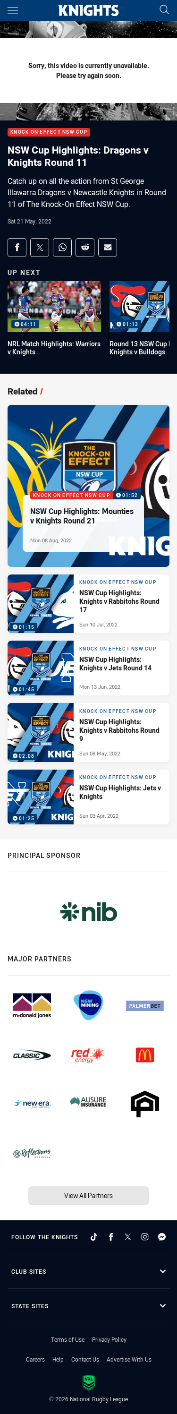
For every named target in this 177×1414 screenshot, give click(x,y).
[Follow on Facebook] (111, 1236)
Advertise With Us (129, 1359)
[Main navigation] (13, 10)
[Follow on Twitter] (128, 1236)
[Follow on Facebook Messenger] (162, 1236)
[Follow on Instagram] (145, 1236)
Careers (35, 1359)
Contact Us (85, 1359)
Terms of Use (67, 1339)
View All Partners (88, 1195)
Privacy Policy (109, 1339)
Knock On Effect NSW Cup (48, 132)
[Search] (164, 10)
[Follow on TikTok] (94, 1236)
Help (58, 1359)
